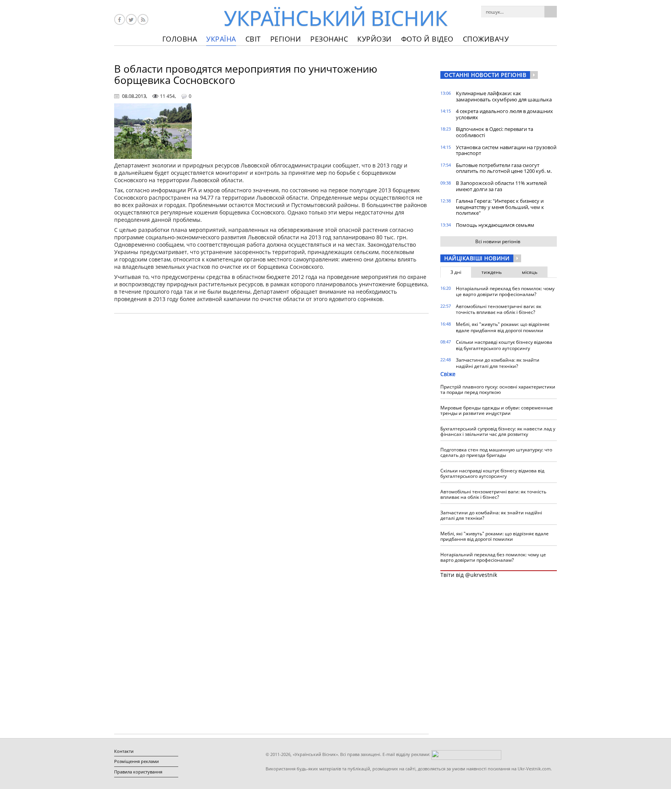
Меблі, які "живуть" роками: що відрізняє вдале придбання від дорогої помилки (502, 327)
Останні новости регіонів (485, 74)
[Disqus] (271, 418)
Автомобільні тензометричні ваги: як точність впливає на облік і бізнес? (498, 309)
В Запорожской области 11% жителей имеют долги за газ (501, 186)
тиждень (492, 272)
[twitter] (131, 19)
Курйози (374, 39)
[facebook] (119, 19)
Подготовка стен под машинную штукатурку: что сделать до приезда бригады (496, 452)
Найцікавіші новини (476, 258)
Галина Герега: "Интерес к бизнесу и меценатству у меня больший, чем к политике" (500, 206)
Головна (179, 39)
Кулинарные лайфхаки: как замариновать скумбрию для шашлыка (504, 96)
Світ (253, 39)
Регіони (285, 39)
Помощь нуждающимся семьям (495, 224)
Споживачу (486, 39)
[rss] (142, 19)
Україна (221, 39)
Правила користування (138, 772)
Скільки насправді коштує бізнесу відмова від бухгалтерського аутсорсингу (504, 345)
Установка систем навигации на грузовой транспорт (506, 150)
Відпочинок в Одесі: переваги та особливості (494, 132)
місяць (529, 272)
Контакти (124, 751)
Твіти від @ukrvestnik (468, 574)
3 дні (455, 272)
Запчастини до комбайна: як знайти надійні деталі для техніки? (497, 363)
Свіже (447, 374)
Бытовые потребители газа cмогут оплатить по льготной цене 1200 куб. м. (504, 168)
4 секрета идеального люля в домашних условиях (504, 114)
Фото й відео (427, 39)
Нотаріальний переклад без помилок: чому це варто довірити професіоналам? (505, 291)
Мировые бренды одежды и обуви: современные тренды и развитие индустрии (496, 410)
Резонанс (329, 39)
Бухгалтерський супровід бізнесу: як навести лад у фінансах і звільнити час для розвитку (497, 431)
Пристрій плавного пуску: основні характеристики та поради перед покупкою (497, 389)
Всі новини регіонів (497, 241)
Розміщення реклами (136, 761)
